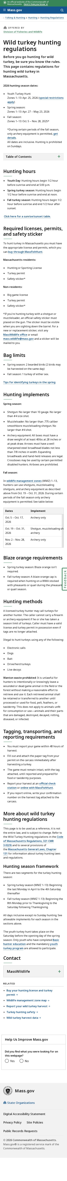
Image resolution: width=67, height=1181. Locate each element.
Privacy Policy (12, 1122)
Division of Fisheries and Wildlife (23, 31)
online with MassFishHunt (36, 787)
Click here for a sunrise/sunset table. (27, 216)
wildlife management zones (24, 481)
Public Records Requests (20, 1131)
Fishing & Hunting (15, 17)
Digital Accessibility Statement (24, 1114)
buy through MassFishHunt (25, 252)
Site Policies (35, 1122)
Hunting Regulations (52, 17)
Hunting (32, 17)
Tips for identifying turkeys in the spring (29, 382)
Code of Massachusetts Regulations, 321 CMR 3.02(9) (33, 841)
